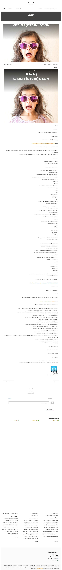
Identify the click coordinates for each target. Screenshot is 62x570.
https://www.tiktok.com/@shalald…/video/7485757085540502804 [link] (44, 283)
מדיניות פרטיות (47, 8)
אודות (53, 8)
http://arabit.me (54, 374)
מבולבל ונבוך (14, 516)
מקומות (56, 515)
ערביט (31, 2)
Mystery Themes (40, 568)
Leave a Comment (7, 64)
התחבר (9, 398)
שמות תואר (4, 513)
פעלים (49, 64)
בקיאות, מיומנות (33, 518)
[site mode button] (4, 8)
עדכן (55, 381)
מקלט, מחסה (54, 518)
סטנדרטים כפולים (9, 381)
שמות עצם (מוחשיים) (48, 515)
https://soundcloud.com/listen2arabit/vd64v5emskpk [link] (43, 143)
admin (46, 64)
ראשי (56, 8)
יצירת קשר (40, 8)
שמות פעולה (33, 515)
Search (10, 8)
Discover (56, 541)
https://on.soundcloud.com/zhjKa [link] (47, 301)
